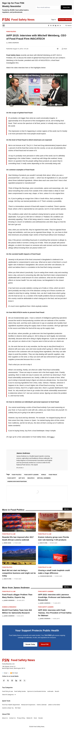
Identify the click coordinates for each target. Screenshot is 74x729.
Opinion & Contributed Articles (36, 691)
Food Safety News (39, 726)
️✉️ (4, 673)
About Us (5, 718)
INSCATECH (30, 478)
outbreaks (50, 691)
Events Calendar (42, 704)
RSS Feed (17, 708)
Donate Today (30, 644)
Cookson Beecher (46, 576)
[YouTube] (58, 25)
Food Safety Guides (20, 691)
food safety (11, 478)
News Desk (7, 543)
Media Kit (29, 718)
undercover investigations (17, 481)
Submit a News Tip (8, 708)
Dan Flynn (43, 543)
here (52, 437)
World (43, 474)
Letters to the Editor (54, 704)
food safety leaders (31, 474)
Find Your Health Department (11, 704)
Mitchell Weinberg (44, 478)
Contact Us (12, 718)
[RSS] (60, 25)
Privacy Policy (21, 718)
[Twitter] (51, 25)
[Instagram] (53, 25)
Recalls (57, 691)
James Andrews (13, 42)
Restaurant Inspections (28, 704)
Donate (40, 718)
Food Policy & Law (8, 534)
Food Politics (11, 31)
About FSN (44, 644)
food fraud (53, 474)
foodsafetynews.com (8, 664)
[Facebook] (48, 25)
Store (35, 718)
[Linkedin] (55, 25)
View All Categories (8, 694)
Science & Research (9, 607)
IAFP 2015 (22, 478)
